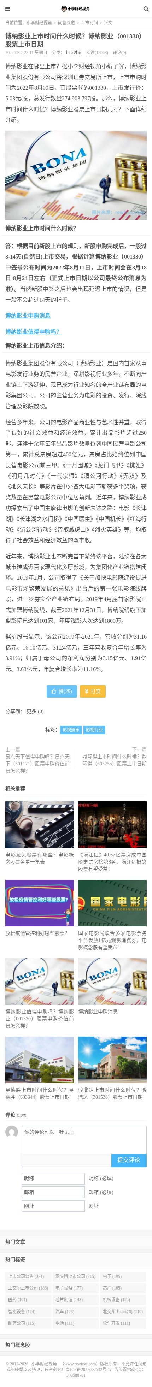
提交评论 (128, 1160)
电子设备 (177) (69, 1288)
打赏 (95, 691)
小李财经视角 (76, 8)
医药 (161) (17, 1299)
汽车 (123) (64, 1311)
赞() (65, 691)
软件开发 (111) (116, 1323)
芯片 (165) (112, 1288)
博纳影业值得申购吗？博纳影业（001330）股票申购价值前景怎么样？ (39, 1019)
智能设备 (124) (21, 1311)
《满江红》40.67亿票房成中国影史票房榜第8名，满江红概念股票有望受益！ (112, 862)
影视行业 (94, 730)
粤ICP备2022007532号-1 (88, 1369)
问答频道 (66, 22)
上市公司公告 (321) (26, 1276)
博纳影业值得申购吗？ (33, 332)
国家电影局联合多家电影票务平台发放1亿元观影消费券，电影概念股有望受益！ (112, 940)
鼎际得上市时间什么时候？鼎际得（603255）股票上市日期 (114, 760)
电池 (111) (64, 1323)
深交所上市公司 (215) (75, 1276)
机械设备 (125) (116, 1299)
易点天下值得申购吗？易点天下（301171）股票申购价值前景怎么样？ (37, 763)
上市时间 (89, 22)
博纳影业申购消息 (28, 316)
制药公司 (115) (21, 1323)
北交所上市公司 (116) (123, 1311)
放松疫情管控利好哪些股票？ (37, 933)
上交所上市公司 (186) (28, 1288)
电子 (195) (112, 1276)
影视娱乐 (71, 730)
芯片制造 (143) (69, 1299)
